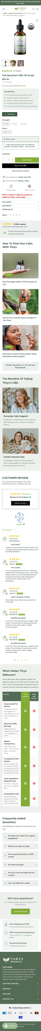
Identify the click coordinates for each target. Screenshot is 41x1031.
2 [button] (18, 660)
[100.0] (19, 517)
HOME (5, 13)
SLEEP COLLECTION (15, 13)
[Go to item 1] (5, 63)
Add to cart (27, 160)
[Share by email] (19, 215)
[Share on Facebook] (10, 215)
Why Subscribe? (30, 146)
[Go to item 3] (20, 63)
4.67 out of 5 (26, 494)
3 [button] (21, 660)
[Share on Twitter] (13, 215)
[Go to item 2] (13, 63)
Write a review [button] (20, 503)
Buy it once (10, 139)
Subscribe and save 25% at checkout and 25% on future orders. (19, 145)
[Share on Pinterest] (16, 215)
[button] (7, 71)
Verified (19, 524)
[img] (24, 536)
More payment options (20, 171)
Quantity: (6, 154)
